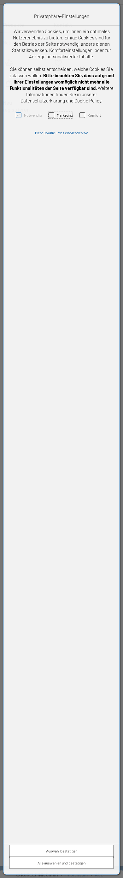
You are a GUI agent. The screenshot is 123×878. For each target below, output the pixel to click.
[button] (61, 132)
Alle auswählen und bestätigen (61, 863)
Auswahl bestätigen (61, 851)
